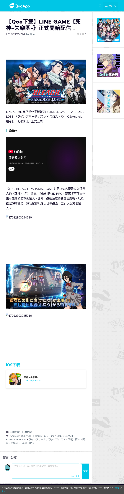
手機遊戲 (15, 432)
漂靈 (24, 443)
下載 (70, 439)
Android (14, 435)
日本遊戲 (27, 432)
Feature (37, 435)
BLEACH (26, 435)
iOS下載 (13, 364)
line (52, 435)
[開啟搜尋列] (100, 6)
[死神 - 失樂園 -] (46, 379)
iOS (46, 435)
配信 (31, 443)
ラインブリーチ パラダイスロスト (47, 439)
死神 (77, 439)
